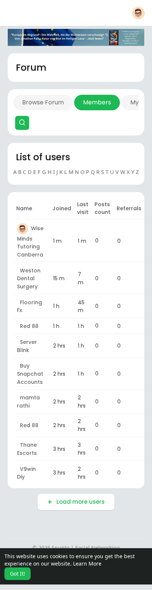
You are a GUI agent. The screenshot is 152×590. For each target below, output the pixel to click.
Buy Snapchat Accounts (30, 373)
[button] (138, 13)
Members (97, 102)
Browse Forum (43, 102)
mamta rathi (28, 402)
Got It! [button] (17, 573)
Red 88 (27, 326)
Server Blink (27, 346)
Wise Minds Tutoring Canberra (30, 241)
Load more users (80, 502)
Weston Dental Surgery (29, 278)
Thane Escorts (27, 449)
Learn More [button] (87, 563)
